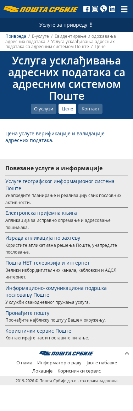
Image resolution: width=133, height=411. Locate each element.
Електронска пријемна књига (41, 212)
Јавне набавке (102, 363)
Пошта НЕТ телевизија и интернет (47, 262)
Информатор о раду (59, 363)
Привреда (15, 36)
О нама (24, 363)
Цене (67, 108)
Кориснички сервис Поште (38, 330)
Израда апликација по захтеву (42, 237)
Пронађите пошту (27, 312)
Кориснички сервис (79, 371)
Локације (42, 371)
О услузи (43, 108)
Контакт (90, 108)
